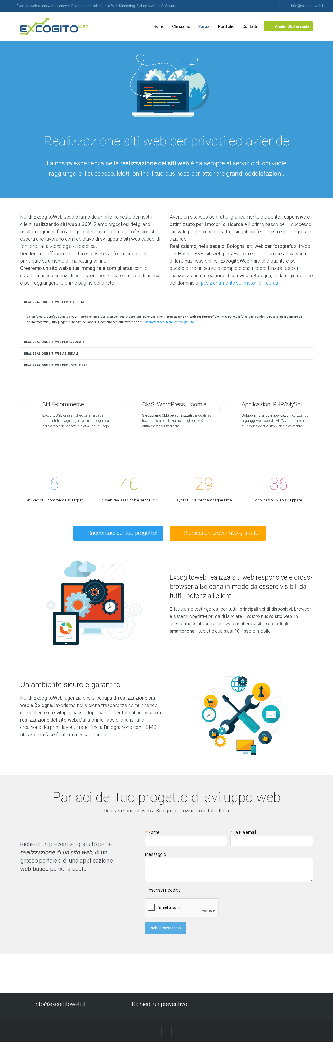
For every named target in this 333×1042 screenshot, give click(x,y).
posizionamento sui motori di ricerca (239, 283)
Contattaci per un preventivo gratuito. (170, 322)
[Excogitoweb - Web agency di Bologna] (54, 26)
